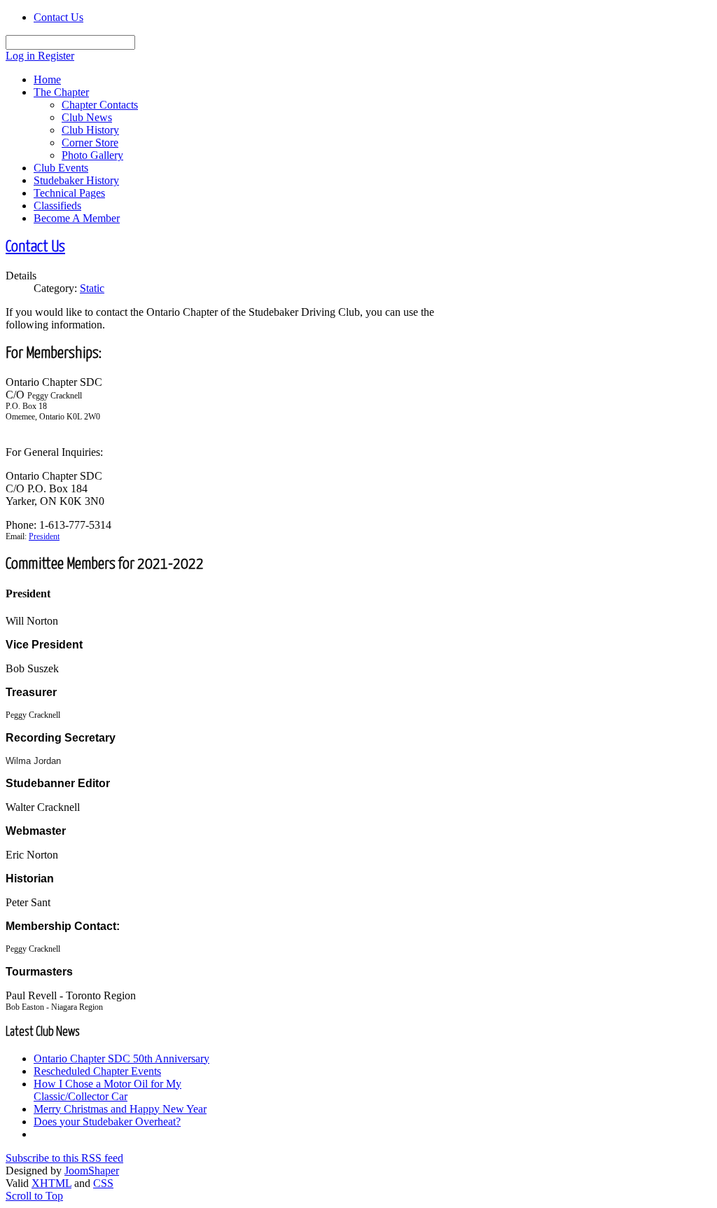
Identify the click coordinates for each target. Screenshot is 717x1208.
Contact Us (58, 17)
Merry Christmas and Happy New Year (120, 1109)
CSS (103, 1183)
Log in (22, 56)
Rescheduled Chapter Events (97, 1071)
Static (92, 288)
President (44, 536)
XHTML (51, 1183)
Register (56, 56)
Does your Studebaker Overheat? (107, 1121)
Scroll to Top (34, 1196)
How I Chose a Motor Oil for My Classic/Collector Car (107, 1090)
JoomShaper (91, 1170)
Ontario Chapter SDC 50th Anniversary (121, 1058)
